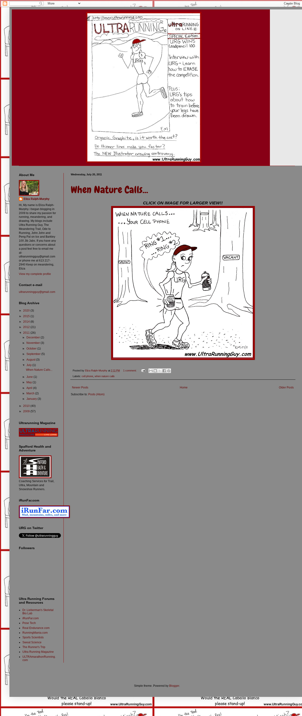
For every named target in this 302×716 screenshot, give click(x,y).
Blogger (174, 685)
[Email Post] (143, 370)
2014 (26, 321)
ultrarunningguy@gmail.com (37, 292)
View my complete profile (35, 274)
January (32, 398)
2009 (26, 411)
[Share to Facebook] (164, 370)
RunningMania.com (35, 632)
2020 (26, 310)
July (29, 365)
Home (184, 387)
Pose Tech (29, 623)
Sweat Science (32, 642)
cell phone (87, 376)
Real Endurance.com (36, 628)
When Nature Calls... (109, 189)
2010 (26, 406)
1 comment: (130, 370)
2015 (26, 316)
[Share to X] (159, 370)
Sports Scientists (33, 637)
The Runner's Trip (33, 647)
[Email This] (150, 370)
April (29, 388)
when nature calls (105, 376)
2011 (26, 332)
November (33, 343)
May (29, 382)
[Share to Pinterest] (168, 370)
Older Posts (286, 387)
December (33, 337)
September (33, 354)
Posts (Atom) (96, 394)
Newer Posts (80, 387)
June (30, 377)
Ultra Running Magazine (38, 651)
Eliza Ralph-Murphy (37, 199)
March (30, 393)
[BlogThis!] (155, 370)
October (31, 348)
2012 (26, 327)
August (31, 359)
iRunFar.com (30, 618)
